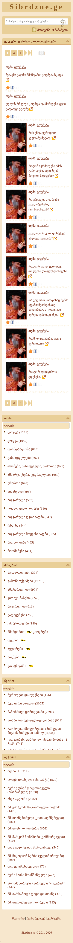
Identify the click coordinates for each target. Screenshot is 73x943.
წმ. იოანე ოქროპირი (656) (27, 828)
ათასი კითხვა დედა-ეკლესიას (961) (34, 720)
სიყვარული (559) (20, 500)
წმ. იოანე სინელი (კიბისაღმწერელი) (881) (35, 819)
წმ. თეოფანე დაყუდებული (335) (31, 902)
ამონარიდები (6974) (22, 589)
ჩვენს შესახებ (36, 918)
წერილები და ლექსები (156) (29, 695)
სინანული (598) (19, 491)
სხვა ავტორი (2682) (22, 799)
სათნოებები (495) (20, 542)
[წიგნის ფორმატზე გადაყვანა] (41, 53)
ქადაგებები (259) (20, 615)
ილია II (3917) (18, 771)
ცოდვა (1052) (17, 441)
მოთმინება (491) (19, 551)
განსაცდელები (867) (23, 458)
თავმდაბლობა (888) (22, 449)
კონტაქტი (54, 918)
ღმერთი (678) (17, 483)
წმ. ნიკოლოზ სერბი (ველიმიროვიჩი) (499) (35, 857)
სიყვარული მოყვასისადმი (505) (31, 534)
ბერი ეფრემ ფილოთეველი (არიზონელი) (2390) (28, 790)
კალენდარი (17, 666)
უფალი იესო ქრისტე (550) (27, 508)
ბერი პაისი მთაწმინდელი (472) (31, 875)
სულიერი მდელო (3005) (25, 703)
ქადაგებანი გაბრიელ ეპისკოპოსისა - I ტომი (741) (37, 741)
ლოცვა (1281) (17, 432)
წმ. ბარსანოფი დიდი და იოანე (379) (35, 894)
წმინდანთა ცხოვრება (27, 632)
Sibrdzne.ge (37, 6)
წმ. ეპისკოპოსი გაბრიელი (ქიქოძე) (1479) (34, 809)
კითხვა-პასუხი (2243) (23, 598)
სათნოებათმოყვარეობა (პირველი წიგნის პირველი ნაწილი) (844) (34, 731)
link (17, 87)
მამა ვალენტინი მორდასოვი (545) (33, 847)
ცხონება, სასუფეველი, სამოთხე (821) (35, 466)
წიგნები (14, 657)
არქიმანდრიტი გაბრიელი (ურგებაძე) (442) (36, 885)
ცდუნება (20, 67)
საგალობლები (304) (22, 572)
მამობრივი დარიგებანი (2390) (30, 712)
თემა (8, 418)
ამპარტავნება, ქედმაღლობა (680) (33, 474)
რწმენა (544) (17, 525)
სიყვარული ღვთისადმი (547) (29, 517)
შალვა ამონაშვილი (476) (26, 866)
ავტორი (10, 757)
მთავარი (11, 565)
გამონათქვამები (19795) (25, 581)
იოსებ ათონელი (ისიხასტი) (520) (32, 779)
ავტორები (16, 649)
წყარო (9, 680)
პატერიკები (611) (20, 606)
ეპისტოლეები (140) (22, 623)
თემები (14, 640)
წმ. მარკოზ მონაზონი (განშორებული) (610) (36, 838)
